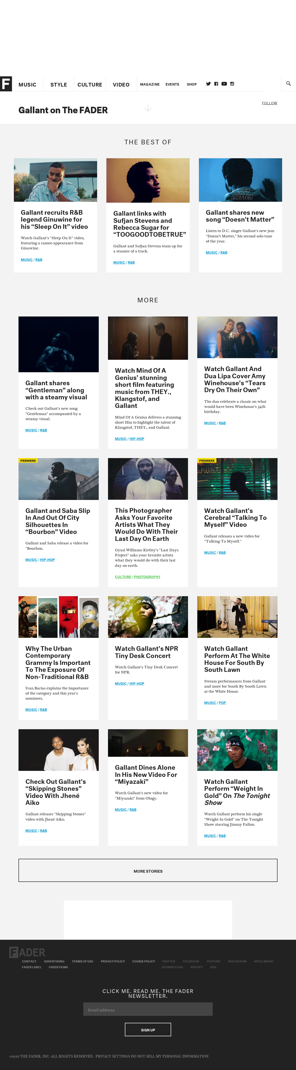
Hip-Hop (137, 438)
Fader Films (58, 966)
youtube (224, 84)
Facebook (191, 960)
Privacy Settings (113, 1056)
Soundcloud (172, 966)
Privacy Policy (113, 960)
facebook (216, 84)
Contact (29, 960)
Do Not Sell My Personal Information (169, 1056)
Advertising (54, 960)
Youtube (214, 960)
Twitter (208, 84)
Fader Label (31, 966)
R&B (38, 259)
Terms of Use (82, 960)
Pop (222, 702)
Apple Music (264, 960)
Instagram (237, 960)
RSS (213, 966)
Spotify (196, 966)
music (27, 259)
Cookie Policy (143, 960)
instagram (232, 84)
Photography (147, 576)
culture (123, 576)
